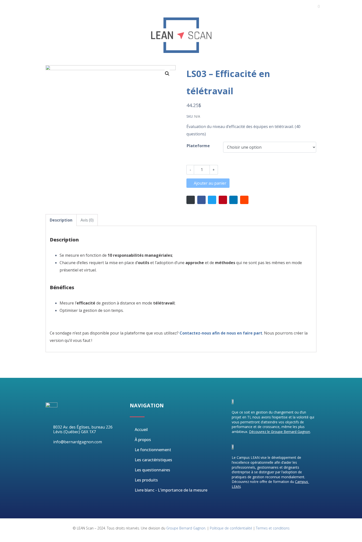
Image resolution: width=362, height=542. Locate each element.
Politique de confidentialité (231, 528)
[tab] (61, 220)
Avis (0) (87, 220)
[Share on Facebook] (201, 200)
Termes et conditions (273, 528)
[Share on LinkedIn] (233, 200)
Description (61, 220)
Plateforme (198, 145)
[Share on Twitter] (212, 200)
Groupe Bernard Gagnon (185, 528)
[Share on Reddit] (244, 200)
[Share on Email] (190, 200)
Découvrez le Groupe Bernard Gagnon (279, 431)
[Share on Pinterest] (223, 200)
